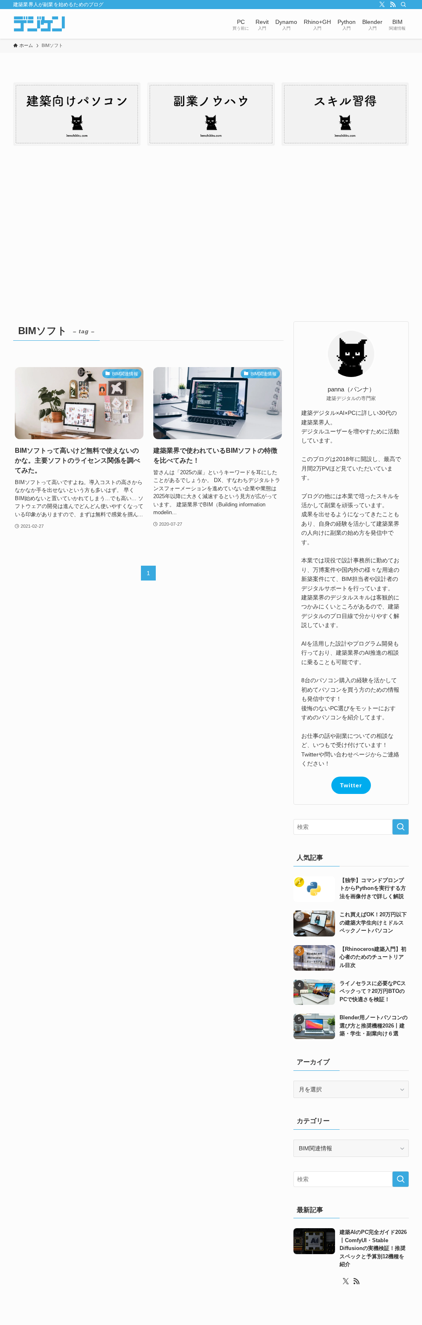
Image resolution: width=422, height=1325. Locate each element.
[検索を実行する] (400, 827)
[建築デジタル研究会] (39, 24)
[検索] (403, 4)
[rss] (392, 4)
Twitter (351, 785)
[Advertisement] (211, 237)
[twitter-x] (382, 4)
